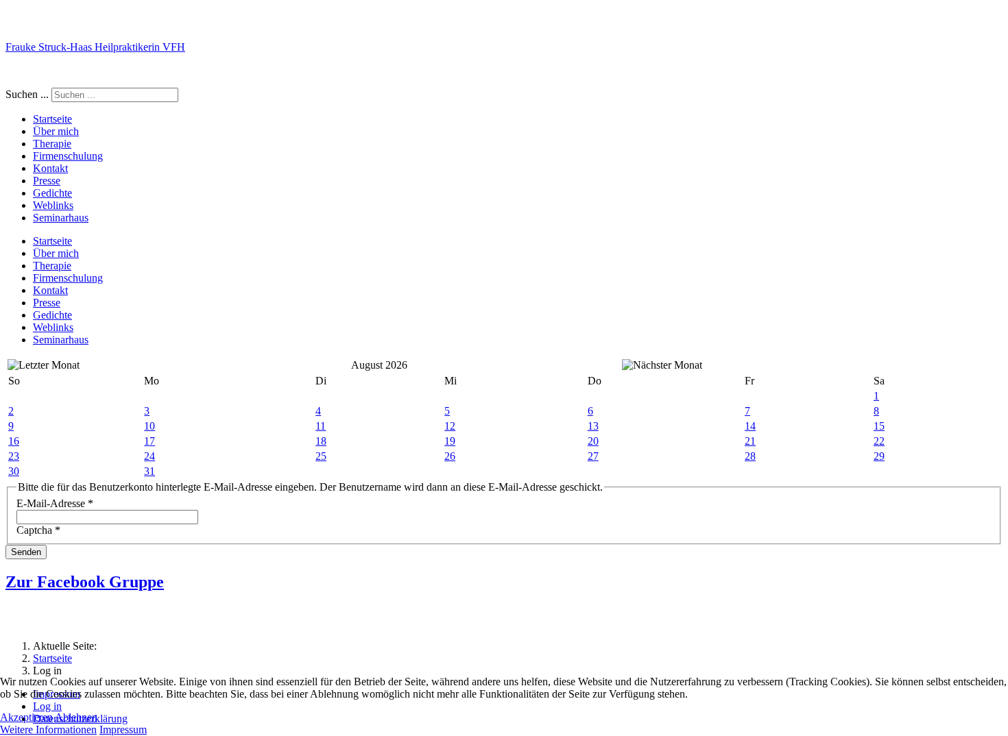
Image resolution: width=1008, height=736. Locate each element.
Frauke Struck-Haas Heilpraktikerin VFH (95, 47)
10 (149, 426)
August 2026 (379, 365)
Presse (46, 180)
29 (879, 456)
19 (449, 441)
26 (449, 456)
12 (449, 426)
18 (320, 441)
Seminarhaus (60, 217)
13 (593, 426)
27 (593, 456)
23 (13, 456)
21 (750, 441)
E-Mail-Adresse (54, 503)
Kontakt (50, 168)
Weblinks (53, 205)
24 (149, 456)
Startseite (52, 119)
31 (149, 471)
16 (13, 441)
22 (879, 441)
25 (320, 456)
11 (320, 426)
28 (750, 456)
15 (879, 426)
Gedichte (52, 193)
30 (13, 471)
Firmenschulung (68, 156)
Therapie (52, 143)
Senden (26, 552)
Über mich (56, 131)
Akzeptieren (26, 717)
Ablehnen (76, 717)
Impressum (123, 729)
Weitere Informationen (48, 729)
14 (750, 426)
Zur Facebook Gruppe (84, 582)
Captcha (38, 530)
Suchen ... (27, 94)
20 (593, 441)
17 (149, 441)
